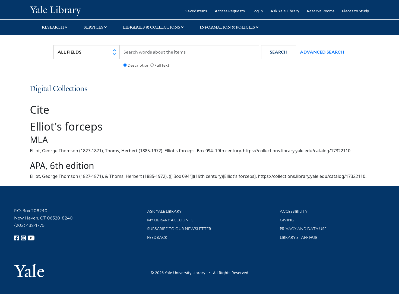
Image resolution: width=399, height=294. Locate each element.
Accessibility (294, 211)
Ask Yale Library (284, 10)
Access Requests (230, 10)
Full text (161, 65)
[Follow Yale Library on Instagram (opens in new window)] (23, 238)
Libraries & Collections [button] (151, 27)
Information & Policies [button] (227, 27)
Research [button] (53, 27)
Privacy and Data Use (303, 229)
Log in (257, 10)
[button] (278, 52)
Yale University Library (55, 10)
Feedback (157, 237)
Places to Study (355, 10)
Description (138, 65)
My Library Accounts (170, 220)
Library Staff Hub (299, 237)
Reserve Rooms (320, 10)
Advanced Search (322, 52)
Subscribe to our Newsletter (179, 229)
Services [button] (93, 27)
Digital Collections (58, 89)
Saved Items (196, 10)
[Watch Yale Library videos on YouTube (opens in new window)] (31, 238)
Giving (287, 220)
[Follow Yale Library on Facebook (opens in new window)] (16, 238)
